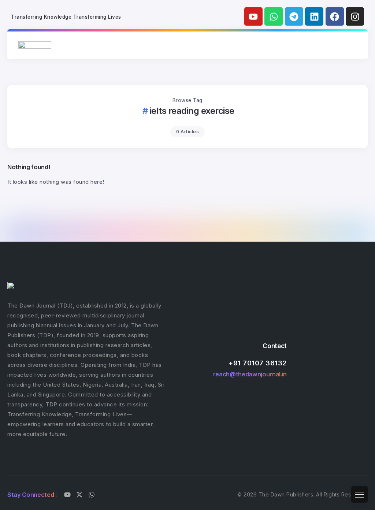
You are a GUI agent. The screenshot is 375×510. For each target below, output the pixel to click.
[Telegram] (294, 16)
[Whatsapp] (273, 16)
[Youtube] (253, 16)
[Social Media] (67, 494)
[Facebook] (335, 16)
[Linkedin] (314, 16)
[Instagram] (355, 16)
